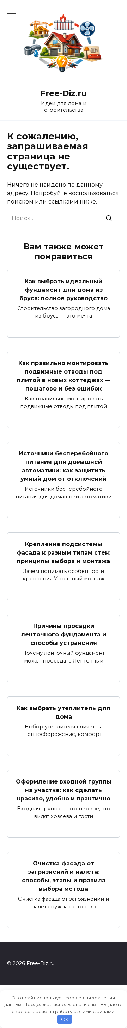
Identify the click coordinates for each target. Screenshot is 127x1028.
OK (64, 1019)
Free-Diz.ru (63, 93)
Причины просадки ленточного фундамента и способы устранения (63, 634)
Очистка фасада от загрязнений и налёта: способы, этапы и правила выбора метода (63, 876)
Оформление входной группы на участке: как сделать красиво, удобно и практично (63, 790)
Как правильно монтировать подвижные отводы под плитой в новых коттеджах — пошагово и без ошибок (63, 376)
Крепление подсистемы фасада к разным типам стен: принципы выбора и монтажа (63, 552)
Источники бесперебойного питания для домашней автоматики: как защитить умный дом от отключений (63, 466)
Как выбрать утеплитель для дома (63, 712)
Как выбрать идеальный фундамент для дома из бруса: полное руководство (63, 289)
